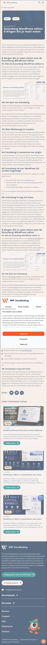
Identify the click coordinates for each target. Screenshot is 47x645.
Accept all (23, 334)
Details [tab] (38, 307)
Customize (23, 339)
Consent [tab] (8, 307)
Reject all (23, 344)
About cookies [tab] (23, 307)
